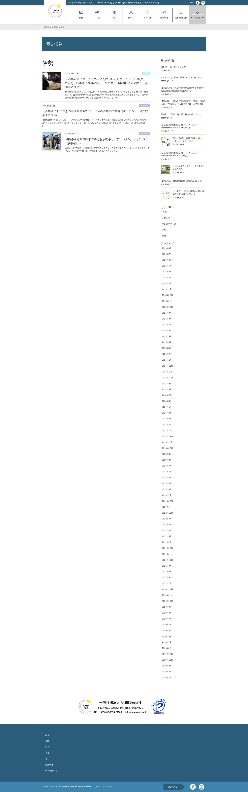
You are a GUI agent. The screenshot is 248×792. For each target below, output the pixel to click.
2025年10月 (167, 307)
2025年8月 (167, 319)
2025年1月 (167, 360)
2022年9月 (167, 519)
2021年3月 (167, 572)
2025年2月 (167, 354)
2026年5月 (167, 266)
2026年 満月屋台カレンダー (174, 67)
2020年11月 (167, 595)
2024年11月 (167, 372)
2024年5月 (167, 407)
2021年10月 (167, 560)
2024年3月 (167, 419)
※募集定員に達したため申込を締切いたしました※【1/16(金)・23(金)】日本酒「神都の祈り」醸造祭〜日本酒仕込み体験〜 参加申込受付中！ (106, 83)
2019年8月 (167, 671)
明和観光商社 (51, 770)
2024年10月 (167, 377)
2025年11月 (167, 301)
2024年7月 (167, 395)
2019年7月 (167, 677)
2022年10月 (167, 513)
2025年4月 (167, 342)
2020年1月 (167, 648)
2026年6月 (167, 260)
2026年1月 (167, 289)
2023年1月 (167, 495)
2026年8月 (167, 248)
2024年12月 (167, 366)
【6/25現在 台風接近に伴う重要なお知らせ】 (182, 181)
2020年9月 (167, 607)
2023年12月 (167, 436)
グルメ (48, 753)
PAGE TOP (239, 765)
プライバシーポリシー (104, 786)
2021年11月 (167, 554)
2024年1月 (167, 430)
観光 (164, 235)
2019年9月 (167, 666)
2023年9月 (167, 454)
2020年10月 (167, 601)
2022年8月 (167, 524)
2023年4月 (167, 483)
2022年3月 (167, 536)
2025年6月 (167, 330)
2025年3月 (167, 348)
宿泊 (47, 747)
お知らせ (144, 105)
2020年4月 (167, 630)
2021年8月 (167, 566)
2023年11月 (167, 442)
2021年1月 (167, 583)
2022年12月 (167, 501)
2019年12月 (167, 654)
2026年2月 (167, 283)
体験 (146, 73)
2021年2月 (167, 577)
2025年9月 (167, 313)
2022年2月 (167, 542)
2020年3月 (167, 636)
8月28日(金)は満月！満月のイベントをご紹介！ (182, 77)
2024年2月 (167, 424)
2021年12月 (167, 548)
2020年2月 (167, 642)
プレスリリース (169, 224)
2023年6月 (167, 472)
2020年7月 (167, 619)
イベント (166, 212)
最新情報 (49, 765)
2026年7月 (167, 254)
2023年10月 (167, 448)
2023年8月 (167, 460)
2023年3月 (167, 489)
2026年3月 (167, 277)
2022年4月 (167, 530)
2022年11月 (167, 507)
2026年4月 (167, 272)
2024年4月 (167, 413)
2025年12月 (167, 295)
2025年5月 (167, 336)
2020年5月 (167, 625)
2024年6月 (167, 401)
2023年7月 (167, 466)
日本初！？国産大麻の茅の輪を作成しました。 (182, 114)
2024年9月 (167, 383)
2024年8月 (167, 389)
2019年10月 (167, 660)
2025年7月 (167, 324)
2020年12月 (167, 589)
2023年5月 (167, 477)
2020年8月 (167, 613)
